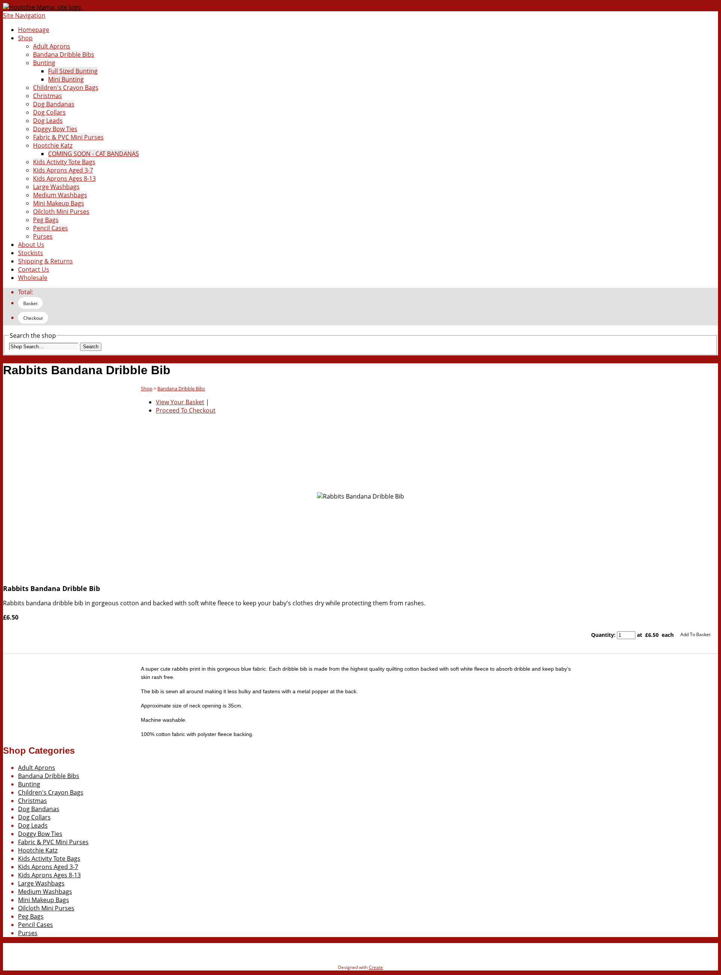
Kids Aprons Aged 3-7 (63, 170)
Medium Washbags (60, 195)
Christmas (47, 96)
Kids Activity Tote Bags (64, 162)
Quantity (602, 634)
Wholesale (32, 278)
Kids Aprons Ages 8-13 (64, 178)
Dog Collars (49, 112)
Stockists (30, 253)
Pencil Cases (50, 228)
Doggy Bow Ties (55, 129)
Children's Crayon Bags (65, 87)
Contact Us (33, 269)
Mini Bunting (66, 79)
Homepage (33, 30)
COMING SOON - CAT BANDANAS (93, 154)
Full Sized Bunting (73, 71)
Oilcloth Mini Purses (61, 211)
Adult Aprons (51, 46)
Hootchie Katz (52, 145)
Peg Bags (46, 220)
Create (376, 967)
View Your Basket (180, 402)
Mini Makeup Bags (58, 203)
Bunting (44, 63)
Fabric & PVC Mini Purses (68, 137)
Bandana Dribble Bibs (63, 54)
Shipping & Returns (45, 261)
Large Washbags (56, 187)
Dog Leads (48, 120)
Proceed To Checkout (186, 410)
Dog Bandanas (53, 104)
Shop (25, 38)
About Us (31, 244)
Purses (43, 236)
